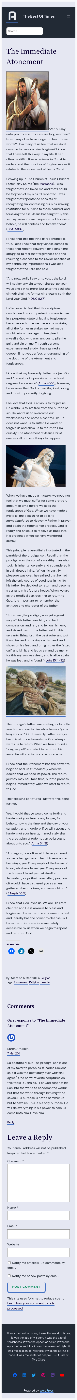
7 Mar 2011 (13, 1053)
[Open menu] (68, 16)
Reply (10, 1122)
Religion (45, 978)
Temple (45, 982)
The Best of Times (39, 16)
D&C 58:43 (15, 229)
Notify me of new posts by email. (35, 1276)
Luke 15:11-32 (55, 660)
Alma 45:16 (46, 383)
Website (13, 1244)
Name (12, 1207)
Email (12, 1226)
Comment (15, 1161)
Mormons (46, 184)
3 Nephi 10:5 (16, 893)
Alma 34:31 (39, 843)
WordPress (47, 1390)
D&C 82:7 (37, 299)
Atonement (21, 982)
